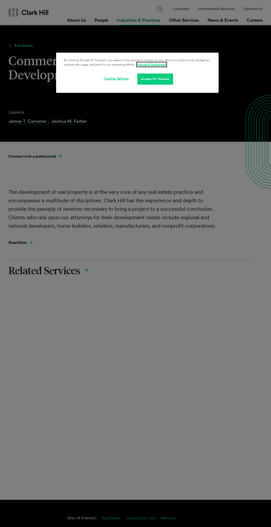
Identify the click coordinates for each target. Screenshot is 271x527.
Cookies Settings (116, 78)
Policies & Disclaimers (151, 64)
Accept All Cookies (155, 79)
